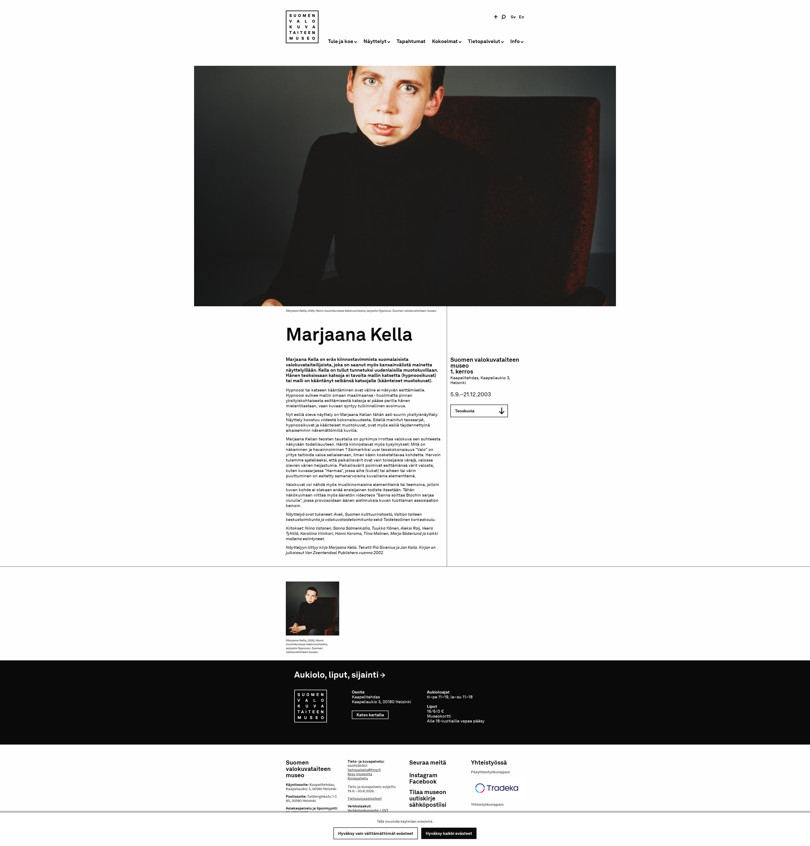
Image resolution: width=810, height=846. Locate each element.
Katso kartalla (372, 714)
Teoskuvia (464, 410)
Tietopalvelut (484, 41)
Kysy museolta (360, 774)
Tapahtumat (411, 41)
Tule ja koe (340, 41)
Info (515, 41)
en (521, 16)
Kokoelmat (445, 41)
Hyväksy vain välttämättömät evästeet (375, 833)
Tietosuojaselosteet (365, 798)
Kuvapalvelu (358, 778)
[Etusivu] (302, 28)
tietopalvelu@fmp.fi (364, 770)
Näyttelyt (374, 41)
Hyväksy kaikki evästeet (449, 833)
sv (513, 16)
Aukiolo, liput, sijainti (336, 674)
